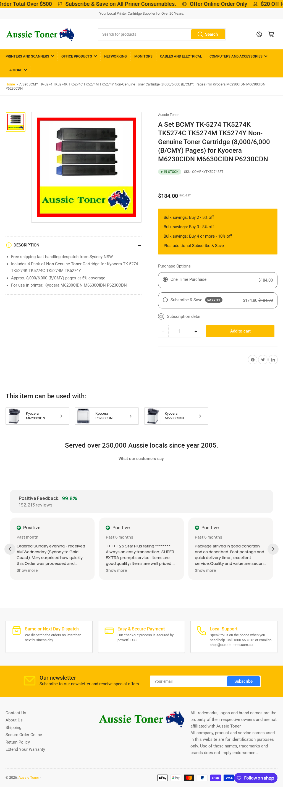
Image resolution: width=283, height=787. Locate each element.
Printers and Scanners (27, 56)
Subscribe (243, 681)
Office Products (76, 56)
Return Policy (18, 742)
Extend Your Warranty (25, 749)
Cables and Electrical (181, 56)
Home (10, 84)
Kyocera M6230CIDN (35, 415)
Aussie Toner (168, 115)
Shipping (13, 727)
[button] (27, 570)
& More (15, 70)
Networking (115, 56)
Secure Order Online (24, 734)
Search (211, 34)
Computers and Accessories (236, 56)
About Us (14, 720)
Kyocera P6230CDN (103, 415)
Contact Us (16, 712)
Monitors (143, 56)
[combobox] (162, 34)
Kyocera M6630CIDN (174, 415)
